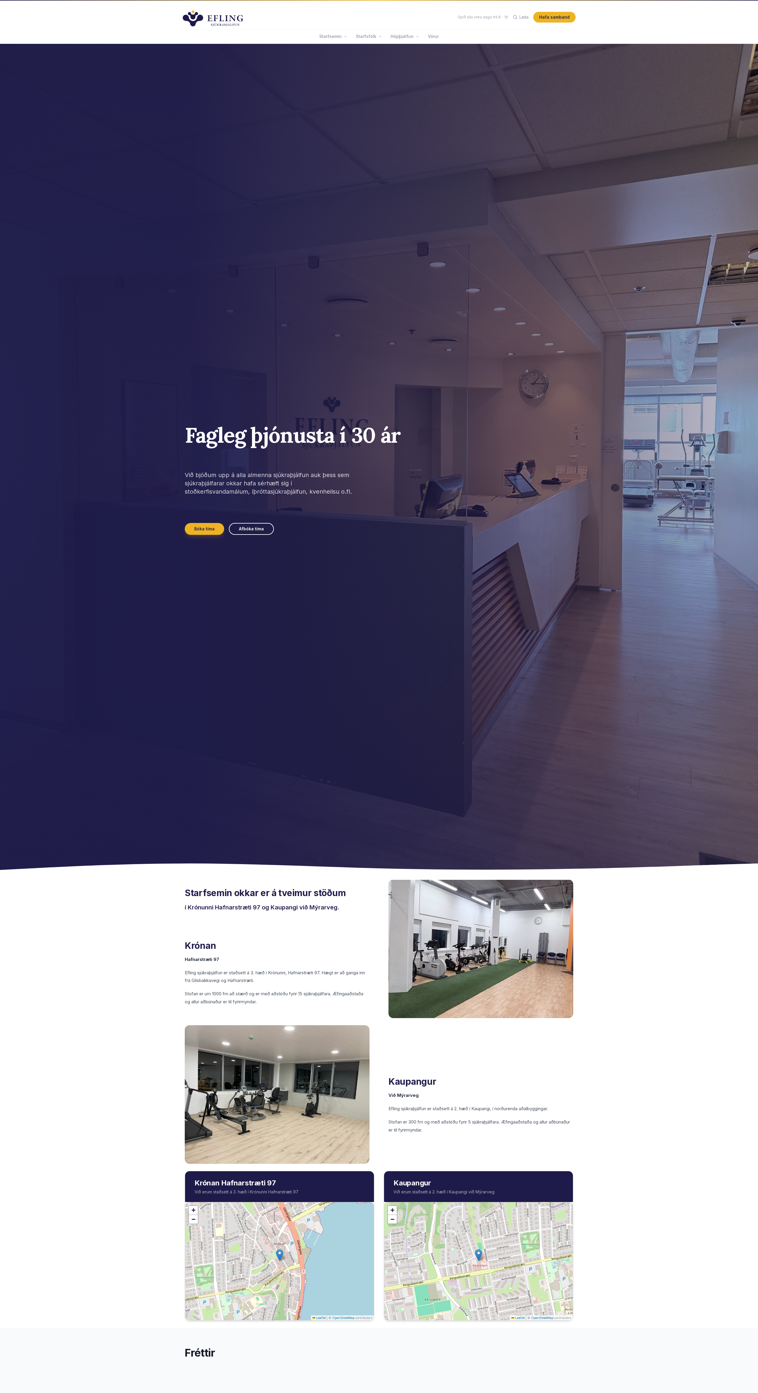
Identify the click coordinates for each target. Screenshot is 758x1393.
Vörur (433, 36)
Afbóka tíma (251, 528)
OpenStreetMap (343, 1318)
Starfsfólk (366, 36)
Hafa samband (554, 17)
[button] (279, 1255)
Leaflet (320, 1318)
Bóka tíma (204, 528)
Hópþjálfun (402, 36)
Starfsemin (330, 36)
